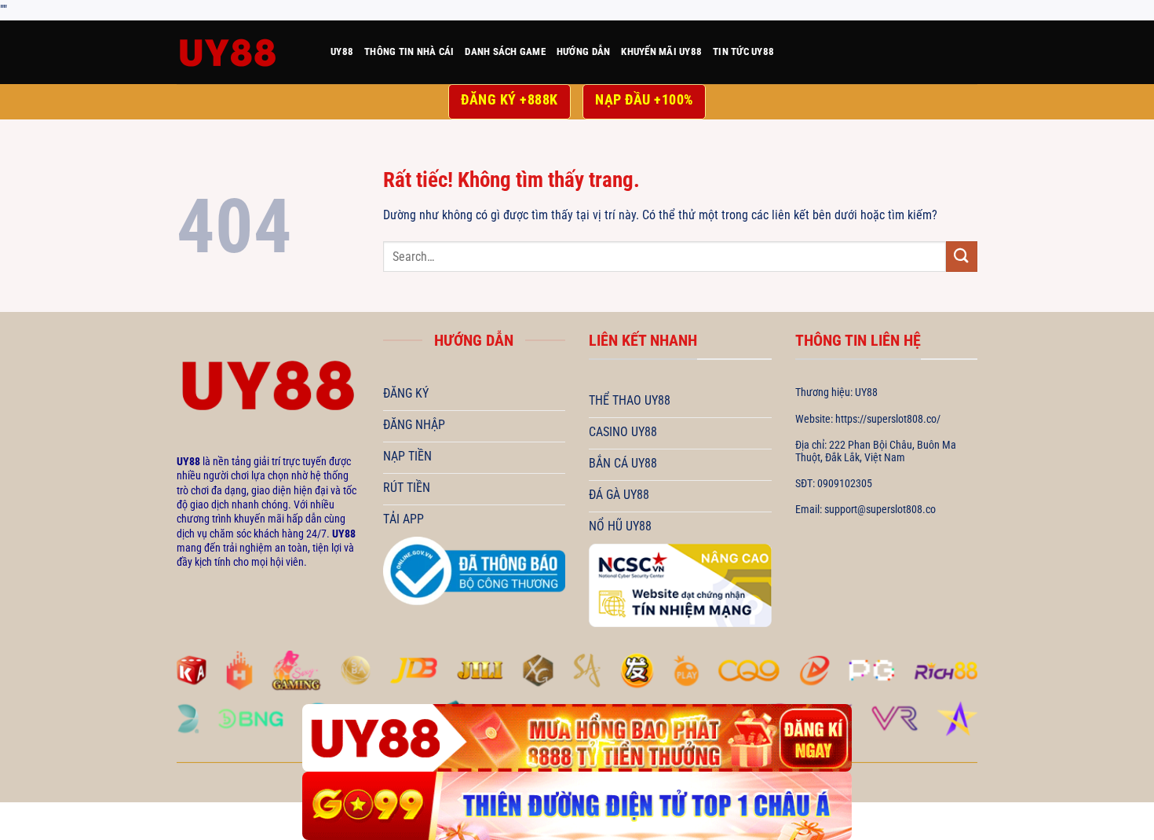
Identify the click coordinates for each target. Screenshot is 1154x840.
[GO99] (577, 806)
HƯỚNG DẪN (583, 51)
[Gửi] (961, 256)
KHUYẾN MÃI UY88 (661, 51)
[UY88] (242, 52)
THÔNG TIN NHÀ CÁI (409, 51)
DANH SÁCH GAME (505, 51)
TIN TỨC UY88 (743, 51)
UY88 (341, 51)
